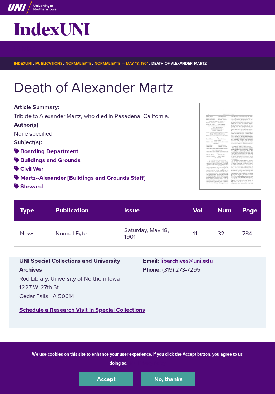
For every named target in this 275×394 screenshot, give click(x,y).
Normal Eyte (78, 63)
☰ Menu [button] (26, 48)
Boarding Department (49, 151)
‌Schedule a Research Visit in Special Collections (82, 310)
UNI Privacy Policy (147, 363)
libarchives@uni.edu (186, 260)
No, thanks (168, 379)
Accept (106, 379)
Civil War (31, 169)
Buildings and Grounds (50, 160)
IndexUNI (52, 28)
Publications (48, 63)
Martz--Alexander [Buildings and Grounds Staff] (83, 178)
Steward (31, 186)
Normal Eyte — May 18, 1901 (121, 63)
